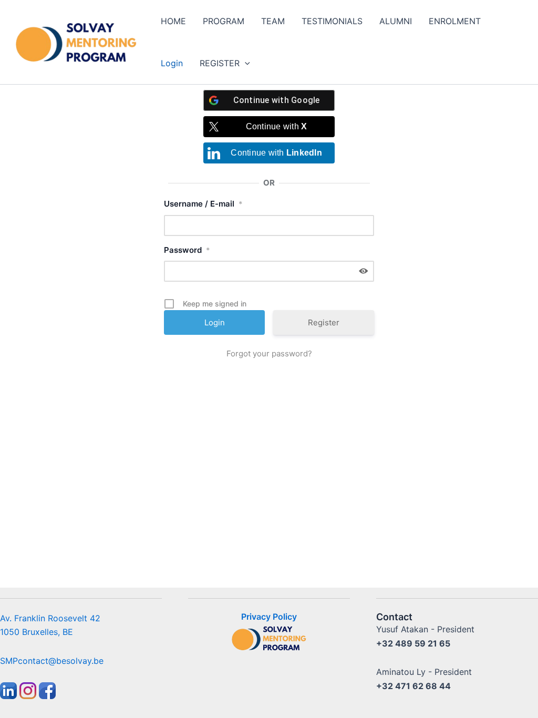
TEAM (273, 21)
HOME (173, 21)
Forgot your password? (269, 353)
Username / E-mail (203, 204)
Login (172, 63)
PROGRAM (223, 21)
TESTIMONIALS (332, 21)
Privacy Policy (269, 616)
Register (323, 322)
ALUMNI (395, 21)
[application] (245, 63)
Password (187, 250)
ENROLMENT (455, 21)
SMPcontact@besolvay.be (52, 660)
